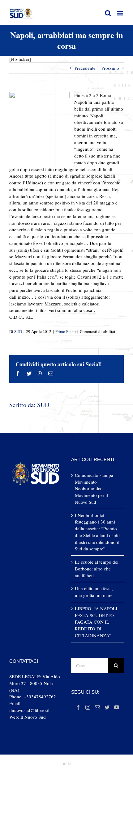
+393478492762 (40, 696)
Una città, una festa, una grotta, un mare (94, 591)
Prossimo (110, 68)
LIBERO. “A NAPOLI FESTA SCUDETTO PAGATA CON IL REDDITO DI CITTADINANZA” (96, 621)
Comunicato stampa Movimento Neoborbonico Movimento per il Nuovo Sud (94, 488)
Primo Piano (65, 331)
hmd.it (66, 763)
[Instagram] (87, 707)
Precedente (85, 68)
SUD (18, 331)
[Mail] (97, 707)
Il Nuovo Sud (33, 717)
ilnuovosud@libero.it (29, 710)
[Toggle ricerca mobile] (108, 13)
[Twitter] (107, 707)
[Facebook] (78, 707)
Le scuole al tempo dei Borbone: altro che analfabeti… (96, 568)
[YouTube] (116, 707)
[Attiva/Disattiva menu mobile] (120, 13)
